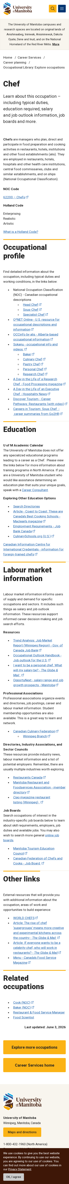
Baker (27, 354)
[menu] (62, 8)
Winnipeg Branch (35, 736)
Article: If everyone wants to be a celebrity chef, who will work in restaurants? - (36, 948)
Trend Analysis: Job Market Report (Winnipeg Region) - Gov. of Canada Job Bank (38, 645)
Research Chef (33, 374)
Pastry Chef (31, 364)
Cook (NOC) (21, 1002)
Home (7, 57)
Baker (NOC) (22, 1007)
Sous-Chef (30, 310)
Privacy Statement (19, 1169)
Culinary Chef (32, 359)
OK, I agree (13, 1177)
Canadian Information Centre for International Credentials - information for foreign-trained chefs (33, 549)
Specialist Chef (34, 314)
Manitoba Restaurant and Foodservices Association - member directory (39, 787)
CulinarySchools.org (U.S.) (32, 536)
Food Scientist (23, 1017)
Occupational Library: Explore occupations (34, 67)
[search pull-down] (53, 8)
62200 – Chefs (14, 197)
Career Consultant (35, 490)
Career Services (29, 57)
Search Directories (26, 506)
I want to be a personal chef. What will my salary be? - (37, 670)
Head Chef (30, 305)
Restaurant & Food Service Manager (39, 1012)
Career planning (14, 62)
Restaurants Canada (27, 777)
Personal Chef (33, 369)
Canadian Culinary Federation (34, 731)
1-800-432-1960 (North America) (25, 1144)
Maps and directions (22, 1132)
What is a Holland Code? (20, 232)
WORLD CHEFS (23, 918)
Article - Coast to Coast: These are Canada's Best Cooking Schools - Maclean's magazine (38, 516)
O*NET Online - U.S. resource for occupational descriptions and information (36, 324)
